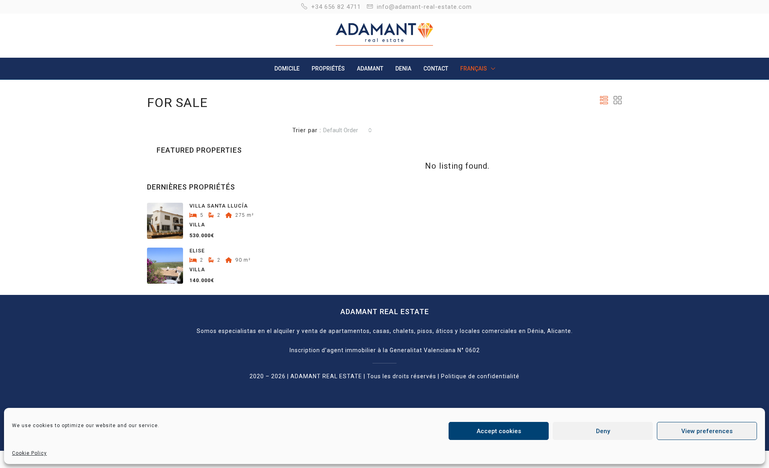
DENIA (403, 68)
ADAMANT (370, 68)
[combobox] (347, 130)
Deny (603, 431)
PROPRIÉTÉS (328, 68)
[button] (604, 100)
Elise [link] (197, 251)
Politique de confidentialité (480, 376)
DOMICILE (287, 68)
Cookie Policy (29, 453)
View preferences (707, 431)
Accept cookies (499, 431)
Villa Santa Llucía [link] (218, 206)
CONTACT (435, 68)
